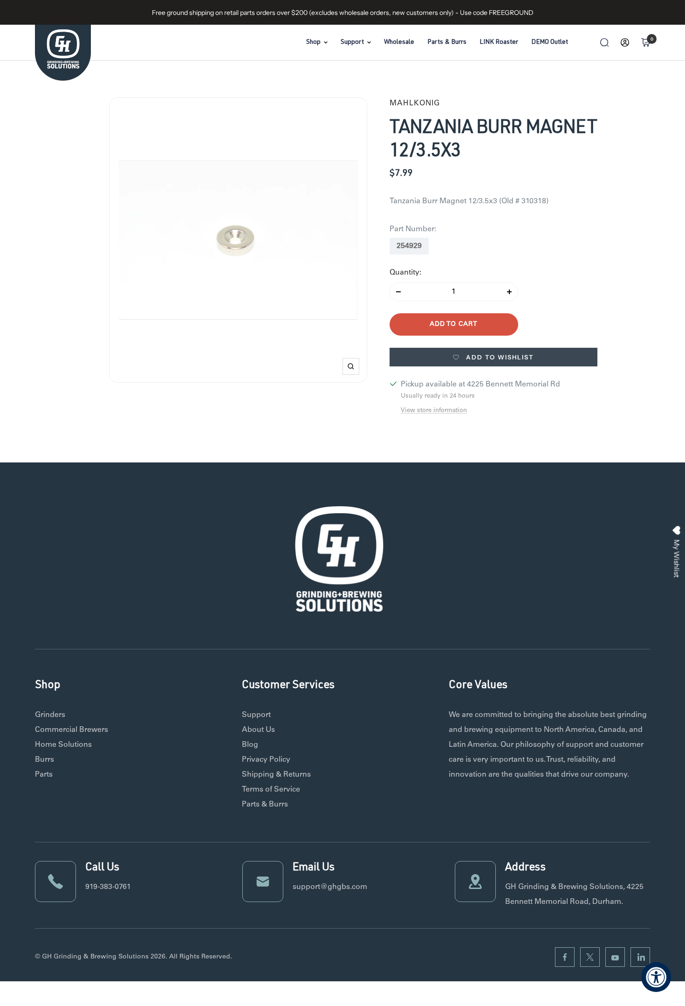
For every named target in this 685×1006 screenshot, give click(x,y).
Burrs (44, 760)
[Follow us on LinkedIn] (640, 957)
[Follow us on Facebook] (564, 957)
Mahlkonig (415, 103)
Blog (250, 745)
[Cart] (645, 42)
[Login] (625, 42)
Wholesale (399, 42)
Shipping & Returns (276, 775)
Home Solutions (63, 745)
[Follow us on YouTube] (615, 957)
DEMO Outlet (549, 42)
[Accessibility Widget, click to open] (656, 977)
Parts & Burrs (446, 42)
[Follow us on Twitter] (590, 957)
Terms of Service (271, 789)
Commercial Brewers (71, 730)
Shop (313, 42)
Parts (44, 775)
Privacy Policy (266, 760)
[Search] (604, 42)
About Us (258, 730)
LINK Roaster (499, 42)
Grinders (50, 715)
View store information (434, 411)
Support (352, 42)
